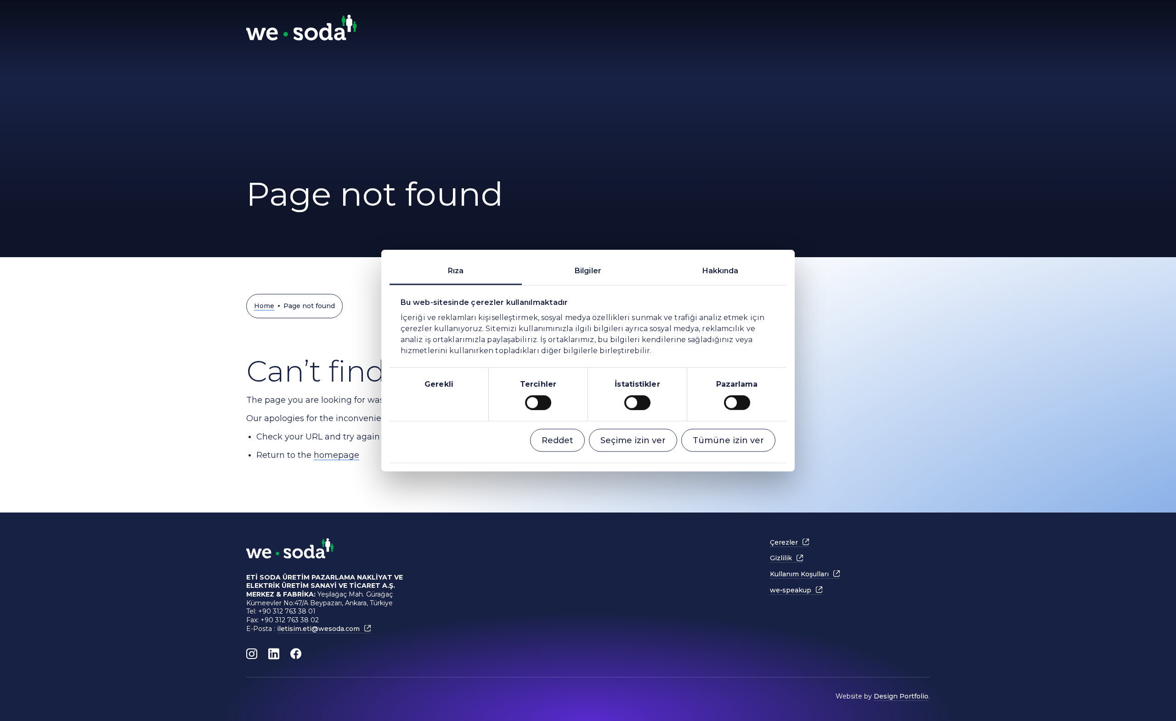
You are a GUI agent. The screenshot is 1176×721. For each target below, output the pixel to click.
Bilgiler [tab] (588, 270)
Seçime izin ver (633, 440)
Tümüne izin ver (728, 440)
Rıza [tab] (456, 270)
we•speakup (790, 590)
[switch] (538, 402)
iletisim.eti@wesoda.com (318, 629)
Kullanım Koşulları (799, 574)
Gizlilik (781, 558)
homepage (336, 455)
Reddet (557, 440)
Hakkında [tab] (720, 270)
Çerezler (784, 542)
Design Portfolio (901, 696)
